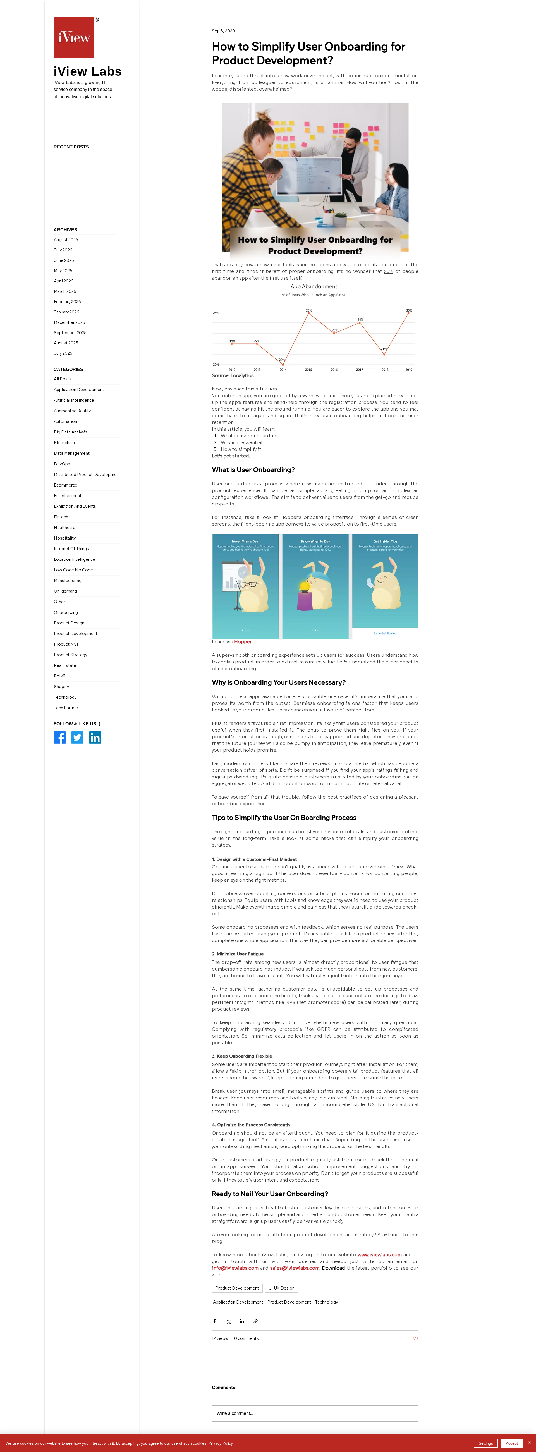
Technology (326, 1302)
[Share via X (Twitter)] (228, 1321)
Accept (512, 1443)
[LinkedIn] (95, 684)
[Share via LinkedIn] (242, 1321)
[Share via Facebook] (214, 1321)
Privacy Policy (221, 1443)
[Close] (529, 1443)
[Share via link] (255, 1321)
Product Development (237, 1288)
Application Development (238, 1302)
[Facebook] (60, 684)
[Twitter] (77, 684)
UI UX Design (282, 1288)
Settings (486, 1443)
